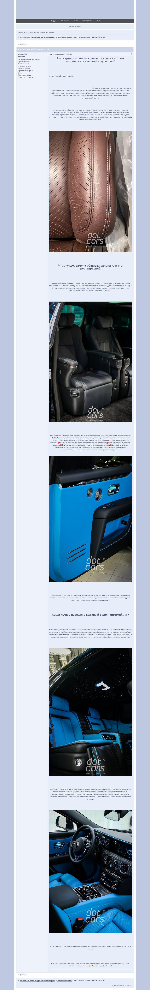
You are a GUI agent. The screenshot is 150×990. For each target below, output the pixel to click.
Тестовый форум (64, 37)
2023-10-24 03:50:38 (64, 54)
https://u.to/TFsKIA (105, 966)
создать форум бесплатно (122, 985)
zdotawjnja (22, 54)
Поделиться (53, 54)
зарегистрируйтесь (47, 32)
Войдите (33, 32)
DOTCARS (69, 789)
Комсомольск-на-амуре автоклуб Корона (37, 37)
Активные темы (75, 26)
